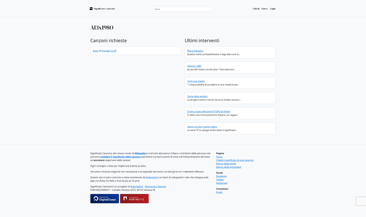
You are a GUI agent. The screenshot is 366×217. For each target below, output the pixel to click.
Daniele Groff (109, 50)
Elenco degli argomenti (228, 167)
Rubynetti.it (152, 177)
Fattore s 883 (194, 66)
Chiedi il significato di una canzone (234, 160)
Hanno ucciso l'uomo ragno (202, 126)
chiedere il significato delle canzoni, (120, 156)
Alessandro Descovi (155, 186)
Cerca (219, 156)
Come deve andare (197, 96)
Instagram (221, 183)
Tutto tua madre (196, 81)
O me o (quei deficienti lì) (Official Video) (208, 111)
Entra (264, 8)
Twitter (220, 179)
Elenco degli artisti (226, 163)
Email (219, 192)
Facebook (221, 176)
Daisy (96, 50)
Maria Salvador (195, 50)
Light (273, 8)
